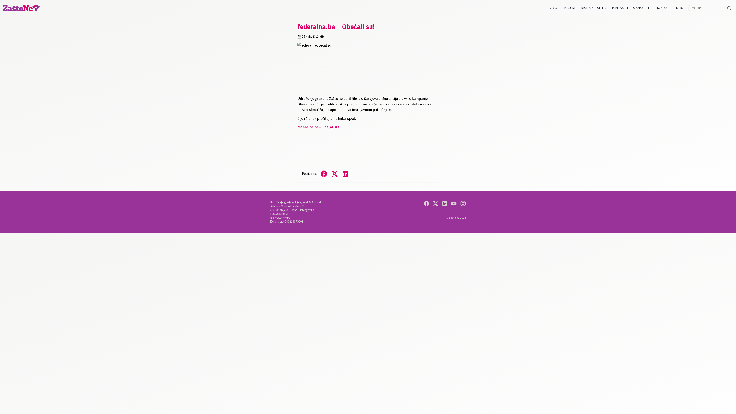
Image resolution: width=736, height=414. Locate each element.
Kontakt (663, 8)
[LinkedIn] (445, 203)
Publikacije (620, 8)
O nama (638, 8)
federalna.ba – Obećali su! (318, 127)
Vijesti (555, 8)
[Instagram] (463, 203)
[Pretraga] (729, 8)
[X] (435, 203)
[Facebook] (426, 203)
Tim (650, 8)
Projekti (570, 8)
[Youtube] (454, 203)
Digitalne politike (594, 8)
